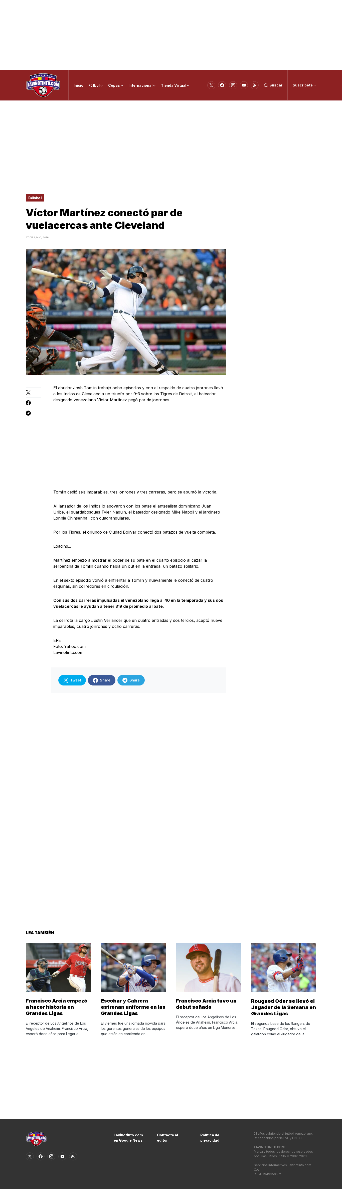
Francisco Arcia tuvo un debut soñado (206, 1004)
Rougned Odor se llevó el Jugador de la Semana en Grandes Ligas (283, 1007)
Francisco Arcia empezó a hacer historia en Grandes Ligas (56, 1007)
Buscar (275, 85)
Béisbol (35, 198)
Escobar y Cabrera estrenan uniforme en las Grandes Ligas (133, 1007)
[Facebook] (222, 85)
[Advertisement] (171, 35)
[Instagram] (233, 85)
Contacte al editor (167, 1137)
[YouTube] (244, 85)
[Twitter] (211, 85)
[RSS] (255, 85)
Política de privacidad (209, 1137)
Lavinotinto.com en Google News (128, 1137)
